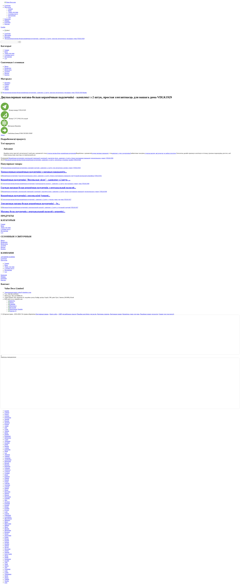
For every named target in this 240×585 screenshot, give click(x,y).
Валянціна (7, 68)
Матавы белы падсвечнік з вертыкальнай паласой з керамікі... (33, 211)
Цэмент (6, 84)
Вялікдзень (8, 70)
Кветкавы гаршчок (103, 314)
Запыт (3, 135)
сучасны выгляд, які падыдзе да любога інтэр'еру (160, 153)
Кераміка (7, 37)
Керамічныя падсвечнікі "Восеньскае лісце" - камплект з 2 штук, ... (35, 180)
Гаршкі (10, 9)
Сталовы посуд (13, 14)
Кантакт (7, 24)
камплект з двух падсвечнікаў (121, 153)
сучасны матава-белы (53, 153)
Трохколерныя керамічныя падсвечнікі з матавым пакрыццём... (34, 172)
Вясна (6, 66)
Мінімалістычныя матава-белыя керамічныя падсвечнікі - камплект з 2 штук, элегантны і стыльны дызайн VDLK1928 (43, 160)
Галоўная (7, 5)
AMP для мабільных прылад (67, 314)
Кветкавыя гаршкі (116, 314)
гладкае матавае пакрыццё (100, 153)
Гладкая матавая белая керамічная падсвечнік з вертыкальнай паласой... (38, 187)
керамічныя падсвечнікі (68, 153)
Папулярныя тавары (42, 314)
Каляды (6, 75)
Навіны (6, 20)
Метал (6, 88)
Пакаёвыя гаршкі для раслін (149, 314)
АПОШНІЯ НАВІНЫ (8, 257)
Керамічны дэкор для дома (130, 314)
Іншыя (6, 89)
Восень (6, 73)
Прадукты (7, 7)
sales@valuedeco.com (17, 292)
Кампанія (7, 19)
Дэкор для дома (13, 12)
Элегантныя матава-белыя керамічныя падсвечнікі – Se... (30, 203)
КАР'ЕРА (7, 22)
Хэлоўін (7, 71)
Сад (9, 17)
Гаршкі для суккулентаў (166, 314)
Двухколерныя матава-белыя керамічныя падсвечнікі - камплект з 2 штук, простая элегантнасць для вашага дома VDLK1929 (44, 38)
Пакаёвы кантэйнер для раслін (86, 314)
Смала (6, 86)
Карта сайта (53, 314)
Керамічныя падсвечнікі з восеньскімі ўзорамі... (25, 195)
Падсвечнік (12, 15)
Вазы (10, 10)
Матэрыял (7, 35)
